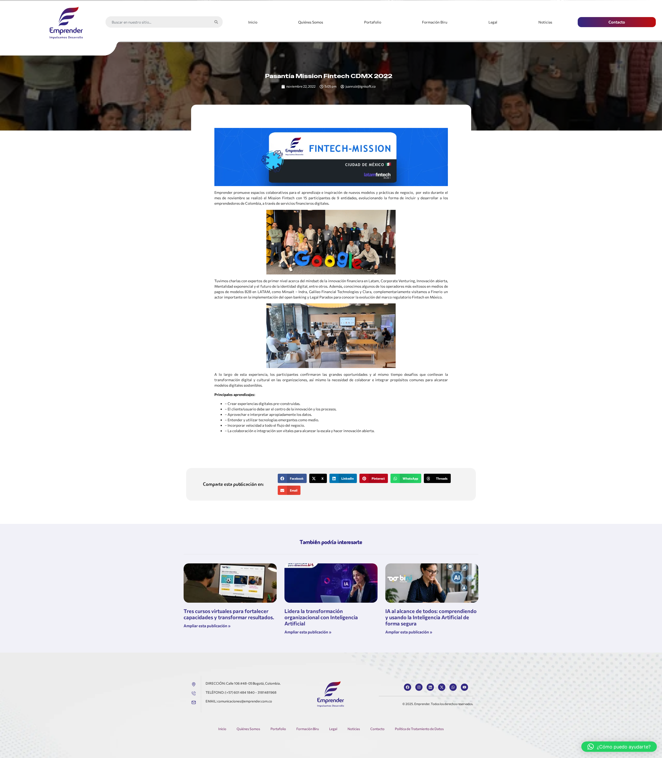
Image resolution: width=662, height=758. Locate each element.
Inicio (252, 22)
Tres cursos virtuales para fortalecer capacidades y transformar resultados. (229, 614)
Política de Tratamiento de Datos (419, 729)
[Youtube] (464, 687)
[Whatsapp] (453, 687)
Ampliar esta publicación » (207, 625)
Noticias (545, 22)
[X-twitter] (441, 687)
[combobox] (159, 22)
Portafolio (372, 22)
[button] (292, 478)
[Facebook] (407, 687)
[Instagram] (419, 687)
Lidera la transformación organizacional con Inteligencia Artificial (321, 617)
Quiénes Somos (310, 22)
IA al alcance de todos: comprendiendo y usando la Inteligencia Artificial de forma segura (431, 617)
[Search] (217, 22)
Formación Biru (434, 22)
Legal (492, 22)
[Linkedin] (430, 687)
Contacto (377, 729)
